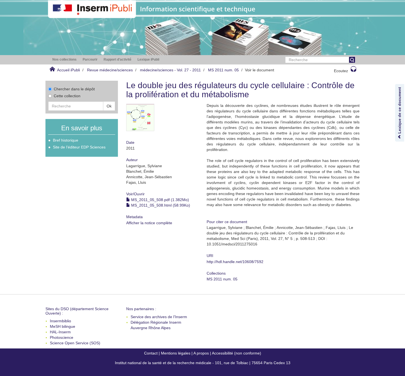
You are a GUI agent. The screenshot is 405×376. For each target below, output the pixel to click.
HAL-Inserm (60, 332)
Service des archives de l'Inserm (159, 317)
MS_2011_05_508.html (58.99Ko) (160, 205)
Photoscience (61, 337)
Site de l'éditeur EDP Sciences (79, 147)
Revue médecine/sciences (110, 70)
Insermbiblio (60, 321)
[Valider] (352, 59)
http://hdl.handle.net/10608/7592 (235, 261)
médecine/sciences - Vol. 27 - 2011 (170, 70)
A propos (201, 353)
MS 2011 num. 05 (223, 70)
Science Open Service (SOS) (75, 343)
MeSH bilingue (62, 326)
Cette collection (67, 96)
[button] (64, 59)
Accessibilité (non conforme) (236, 353)
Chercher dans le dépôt (74, 89)
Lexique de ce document (399, 111)
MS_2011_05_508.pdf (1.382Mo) (159, 200)
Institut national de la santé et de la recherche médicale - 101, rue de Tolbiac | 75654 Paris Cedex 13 (202, 363)
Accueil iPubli (68, 70)
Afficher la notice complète (149, 223)
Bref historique (65, 140)
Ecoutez (341, 71)
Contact (151, 353)
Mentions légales (175, 353)
